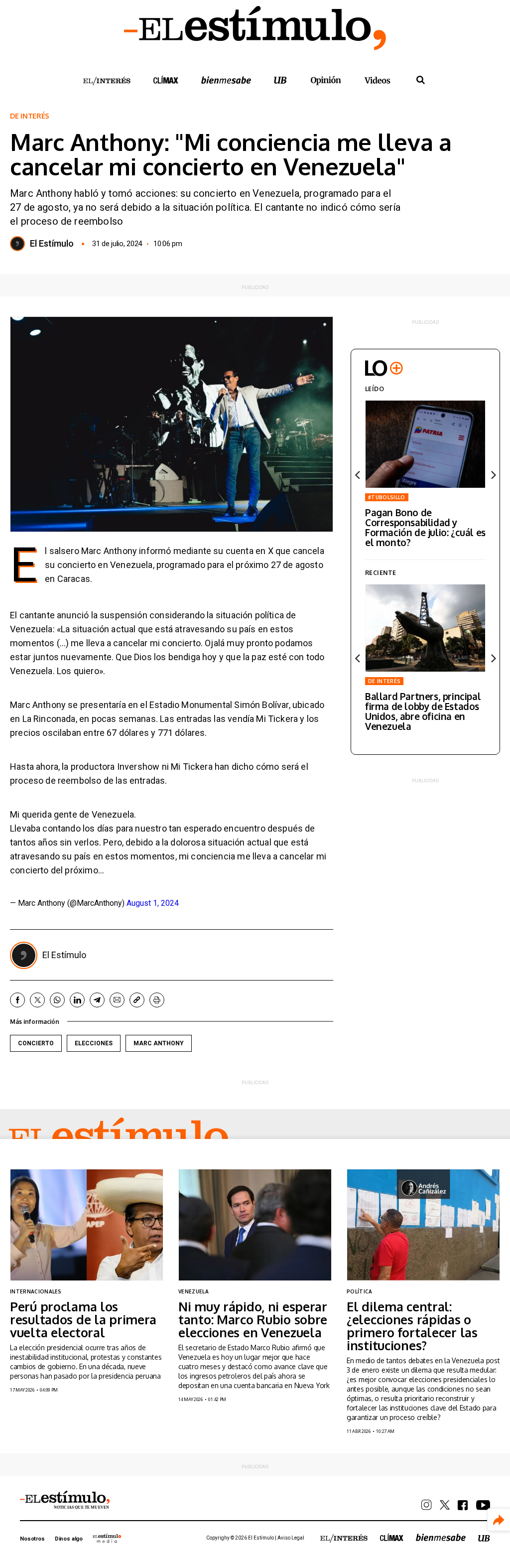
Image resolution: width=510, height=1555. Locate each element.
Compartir (499, 1520)
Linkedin (77, 999)
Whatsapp (57, 999)
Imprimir (156, 999)
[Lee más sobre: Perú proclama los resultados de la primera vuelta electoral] (86, 1224)
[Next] (493, 475)
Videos (377, 80)
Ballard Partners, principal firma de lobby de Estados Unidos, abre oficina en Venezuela (423, 711)
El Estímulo (52, 243)
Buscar (420, 80)
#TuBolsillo (386, 497)
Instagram (426, 1505)
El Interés (106, 81)
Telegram (97, 999)
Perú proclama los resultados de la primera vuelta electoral (83, 1319)
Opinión (326, 80)
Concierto (36, 1043)
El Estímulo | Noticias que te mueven (65, 1500)
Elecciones (94, 1043)
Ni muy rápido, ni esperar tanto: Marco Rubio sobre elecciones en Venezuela (252, 1319)
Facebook (17, 999)
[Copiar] (136, 999)
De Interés (29, 116)
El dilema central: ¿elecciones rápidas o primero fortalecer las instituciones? (412, 1325)
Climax (165, 80)
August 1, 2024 (153, 903)
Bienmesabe (226, 80)
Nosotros (32, 1539)
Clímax (391, 1537)
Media (107, 1538)
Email (117, 999)
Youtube (483, 1505)
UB (280, 80)
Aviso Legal (290, 1538)
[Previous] (358, 475)
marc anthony (158, 1043)
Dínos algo (69, 1539)
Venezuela (193, 1291)
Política (360, 1291)
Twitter (37, 999)
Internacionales (36, 1291)
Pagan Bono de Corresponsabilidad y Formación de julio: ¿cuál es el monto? (425, 527)
